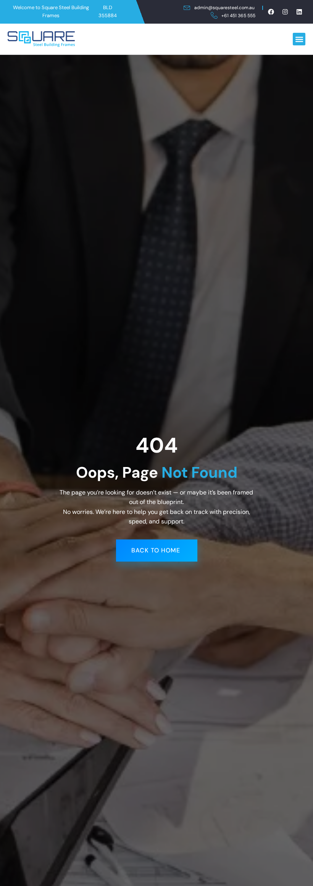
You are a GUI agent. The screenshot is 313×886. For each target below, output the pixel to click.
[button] (299, 39)
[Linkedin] (299, 12)
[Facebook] (271, 12)
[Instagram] (285, 12)
